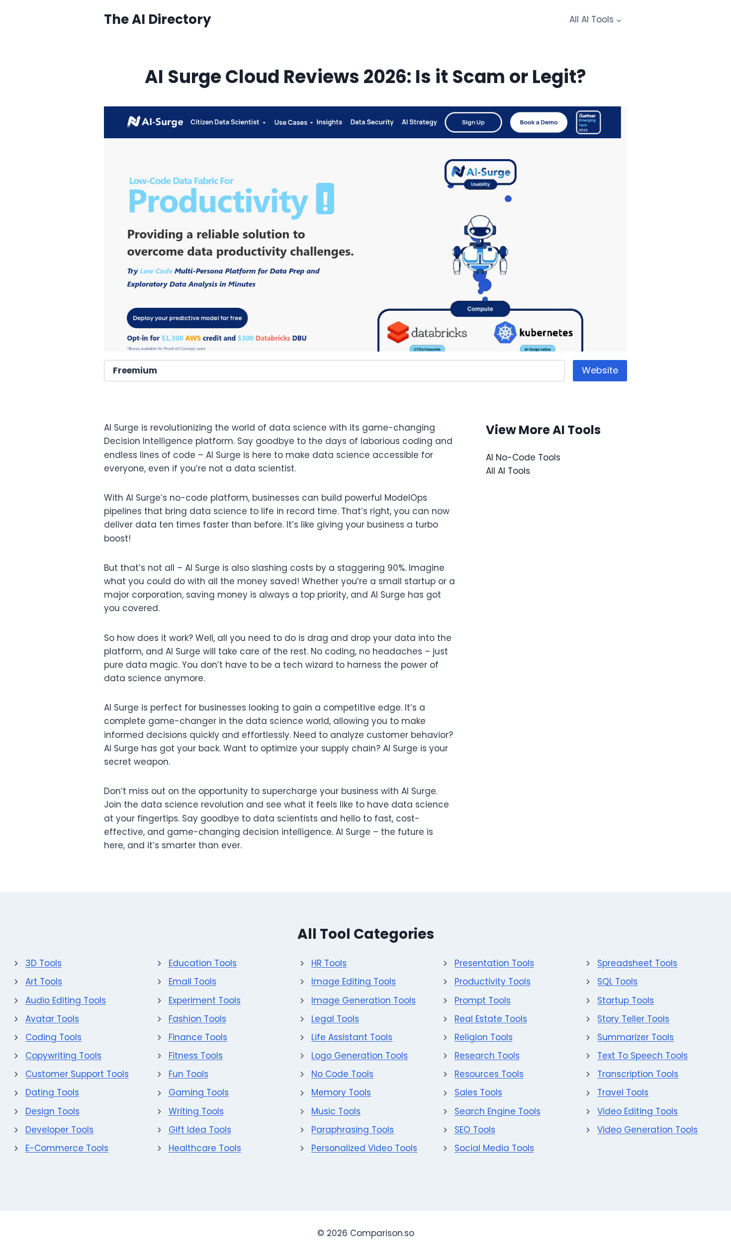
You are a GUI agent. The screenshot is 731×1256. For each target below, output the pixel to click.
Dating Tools (52, 1092)
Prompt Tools (483, 1000)
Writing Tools (196, 1111)
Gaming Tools (199, 1092)
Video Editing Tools (637, 1111)
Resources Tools (489, 1074)
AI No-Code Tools (523, 457)
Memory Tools (341, 1092)
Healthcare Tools (205, 1148)
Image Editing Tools (353, 981)
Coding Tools (53, 1037)
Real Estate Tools (491, 1019)
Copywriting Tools (63, 1056)
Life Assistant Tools (351, 1037)
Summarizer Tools (635, 1037)
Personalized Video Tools (364, 1148)
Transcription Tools (637, 1074)
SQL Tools (617, 981)
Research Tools (487, 1056)
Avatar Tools (52, 1019)
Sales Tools (478, 1092)
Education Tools (203, 963)
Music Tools (336, 1111)
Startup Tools (625, 1000)
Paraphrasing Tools (352, 1130)
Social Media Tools (494, 1148)
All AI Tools (508, 471)
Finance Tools (198, 1037)
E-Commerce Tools (66, 1148)
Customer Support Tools (77, 1074)
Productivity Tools (493, 981)
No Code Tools (342, 1074)
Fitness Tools (196, 1056)
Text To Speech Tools (642, 1056)
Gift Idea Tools (200, 1130)
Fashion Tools (197, 1019)
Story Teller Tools (633, 1019)
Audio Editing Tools (65, 1000)
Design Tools (52, 1111)
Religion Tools (484, 1037)
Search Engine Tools (498, 1111)
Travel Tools (622, 1092)
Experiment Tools (205, 1000)
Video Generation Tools (647, 1130)
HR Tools (329, 963)
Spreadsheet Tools (637, 963)
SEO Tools (475, 1130)
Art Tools (43, 981)
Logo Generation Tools (359, 1056)
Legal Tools (335, 1019)
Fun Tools (188, 1074)
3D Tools (43, 963)
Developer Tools (59, 1130)
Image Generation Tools (363, 1000)
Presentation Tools (494, 963)
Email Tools (192, 981)
